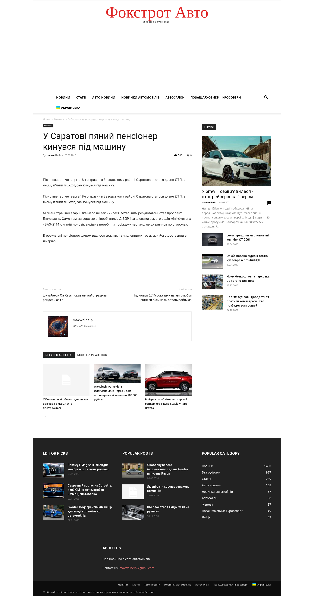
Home (46, 119)
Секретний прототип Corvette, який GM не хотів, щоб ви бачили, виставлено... (90, 490)
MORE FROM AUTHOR (92, 355)
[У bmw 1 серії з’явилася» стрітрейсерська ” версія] (236, 161)
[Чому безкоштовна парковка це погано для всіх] (212, 281)
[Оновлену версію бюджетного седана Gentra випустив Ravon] (133, 470)
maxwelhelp (54, 155)
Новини (63, 97)
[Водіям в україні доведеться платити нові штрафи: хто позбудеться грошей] (212, 302)
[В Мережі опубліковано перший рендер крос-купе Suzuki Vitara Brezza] (168, 380)
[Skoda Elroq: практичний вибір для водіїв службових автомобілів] (53, 512)
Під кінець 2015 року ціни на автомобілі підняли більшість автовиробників (162, 298)
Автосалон (175, 97)
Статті (81, 97)
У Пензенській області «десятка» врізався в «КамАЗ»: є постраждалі (65, 404)
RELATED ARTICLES (58, 355)
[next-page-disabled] (52, 416)
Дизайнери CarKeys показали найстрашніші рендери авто (75, 298)
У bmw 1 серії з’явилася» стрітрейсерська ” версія (227, 194)
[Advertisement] (157, 60)
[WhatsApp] (76, 165)
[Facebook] (47, 165)
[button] (266, 98)
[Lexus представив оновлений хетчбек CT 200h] (212, 239)
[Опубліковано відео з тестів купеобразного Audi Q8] (212, 261)
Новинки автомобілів (140, 97)
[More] (86, 165)
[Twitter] (57, 165)
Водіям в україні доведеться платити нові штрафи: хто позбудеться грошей (248, 301)
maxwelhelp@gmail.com (136, 568)
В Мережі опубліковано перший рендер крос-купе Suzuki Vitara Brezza (166, 404)
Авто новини (103, 97)
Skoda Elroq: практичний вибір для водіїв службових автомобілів (90, 511)
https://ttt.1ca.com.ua (84, 326)
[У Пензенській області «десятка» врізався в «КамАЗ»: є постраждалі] (66, 380)
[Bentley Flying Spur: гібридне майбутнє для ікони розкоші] (53, 470)
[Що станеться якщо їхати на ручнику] (133, 512)
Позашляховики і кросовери (216, 97)
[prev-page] (45, 416)
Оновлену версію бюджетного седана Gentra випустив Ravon (167, 469)
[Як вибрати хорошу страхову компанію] (133, 491)
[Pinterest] (67, 165)
